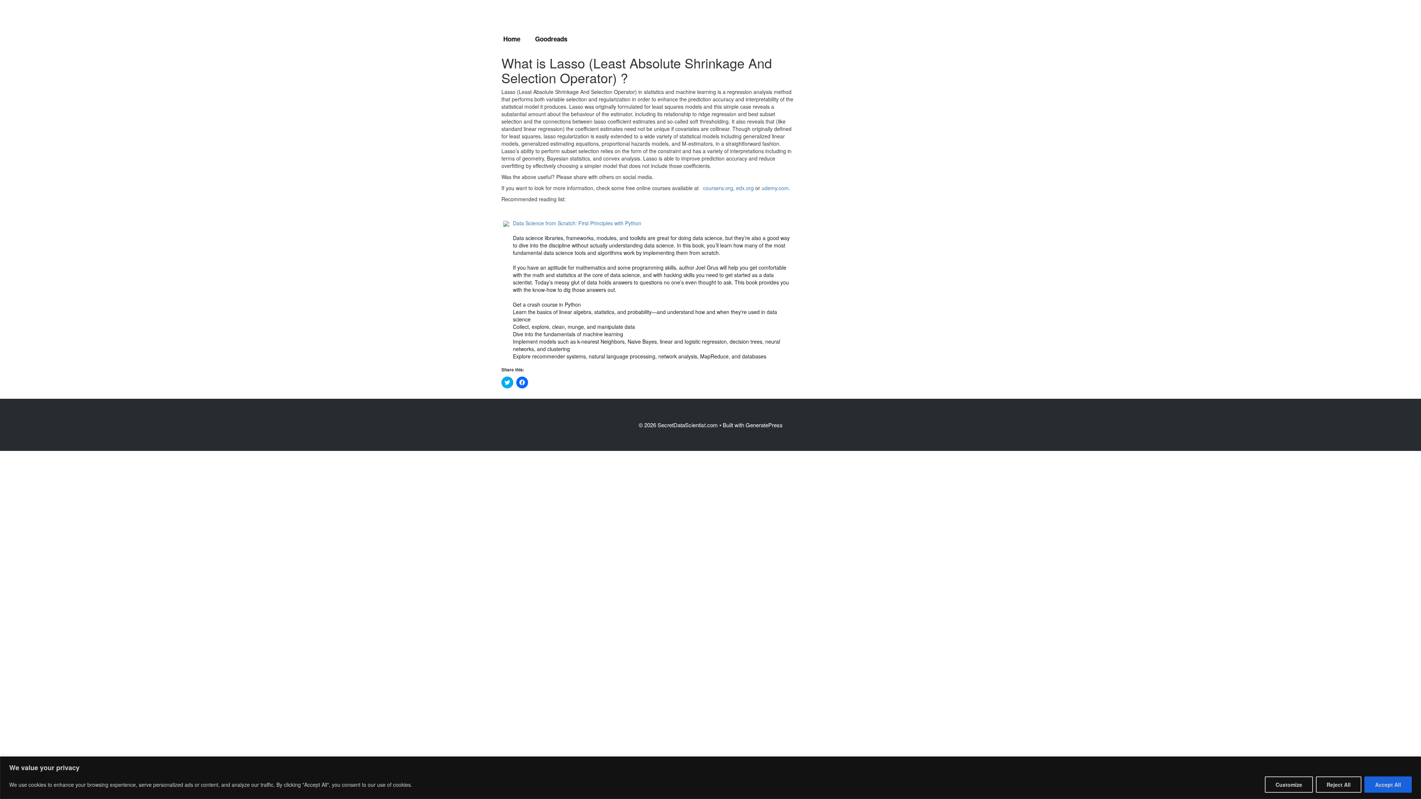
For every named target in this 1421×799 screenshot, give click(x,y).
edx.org (745, 188)
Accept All (1388, 784)
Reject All (1339, 784)
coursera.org (718, 188)
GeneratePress (764, 425)
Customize (1289, 784)
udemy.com (775, 188)
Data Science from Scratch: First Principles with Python (577, 223)
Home (511, 38)
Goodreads (551, 38)
